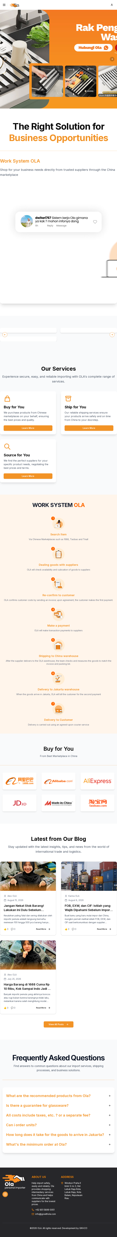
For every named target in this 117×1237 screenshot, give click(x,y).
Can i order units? (21, 1125)
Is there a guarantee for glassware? (37, 1105)
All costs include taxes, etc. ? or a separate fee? (48, 1115)
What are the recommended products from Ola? (48, 1096)
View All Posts (56, 1024)
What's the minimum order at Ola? (36, 1144)
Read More (41, 929)
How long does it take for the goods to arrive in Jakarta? (55, 1134)
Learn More (28, 428)
